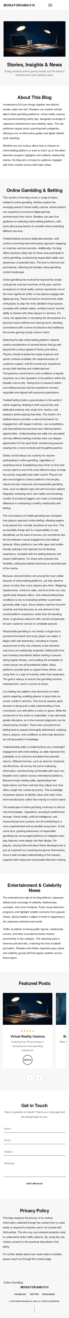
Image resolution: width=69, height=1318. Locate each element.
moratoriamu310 (19, 5)
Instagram (48, 1294)
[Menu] (50, 5)
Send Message (34, 1183)
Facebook (20, 1294)
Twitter (34, 1294)
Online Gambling (13, 1282)
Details (27, 1060)
